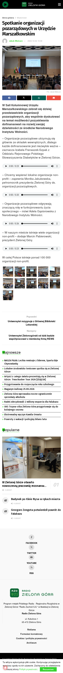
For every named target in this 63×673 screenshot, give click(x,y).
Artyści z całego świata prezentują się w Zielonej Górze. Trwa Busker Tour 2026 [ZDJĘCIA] (30, 378)
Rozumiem (48, 669)
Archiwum (31, 642)
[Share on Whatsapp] (39, 98)
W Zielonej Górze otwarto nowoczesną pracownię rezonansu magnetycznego (23, 484)
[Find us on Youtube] (31, 557)
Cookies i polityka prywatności (31, 638)
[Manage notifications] (5, 667)
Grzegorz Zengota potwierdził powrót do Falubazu (36, 512)
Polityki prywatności (28, 669)
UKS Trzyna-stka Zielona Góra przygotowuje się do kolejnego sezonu (31, 408)
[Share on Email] (54, 98)
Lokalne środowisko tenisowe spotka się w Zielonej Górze (31, 370)
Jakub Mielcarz (16, 40)
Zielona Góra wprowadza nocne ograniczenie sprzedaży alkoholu (28, 395)
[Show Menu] (59, 4)
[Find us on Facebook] (31, 537)
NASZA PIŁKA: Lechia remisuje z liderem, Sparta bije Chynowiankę (31, 362)
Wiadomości (22, 17)
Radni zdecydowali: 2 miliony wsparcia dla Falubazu (31, 402)
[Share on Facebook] (9, 98)
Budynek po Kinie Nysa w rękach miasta (35, 499)
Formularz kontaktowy (31, 633)
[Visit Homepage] (33, 4)
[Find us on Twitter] (31, 547)
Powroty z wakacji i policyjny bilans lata (25, 419)
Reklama (31, 629)
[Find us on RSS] (31, 567)
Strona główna (8, 17)
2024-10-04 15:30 (35, 40)
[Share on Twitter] (24, 98)
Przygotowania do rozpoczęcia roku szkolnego (29, 384)
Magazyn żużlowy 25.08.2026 (19, 389)
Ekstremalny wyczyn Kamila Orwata (22, 414)
